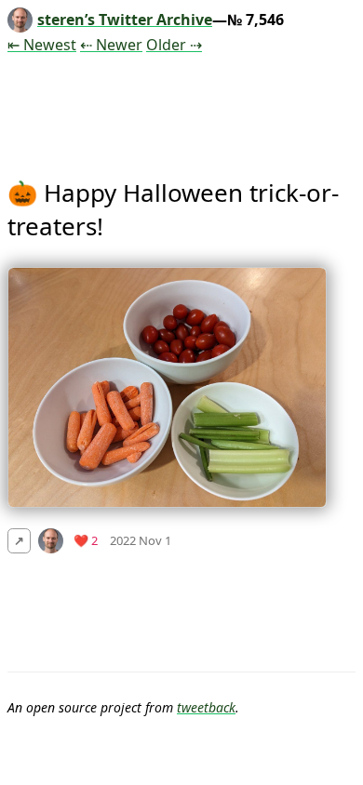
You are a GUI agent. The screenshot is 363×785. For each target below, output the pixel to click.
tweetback (206, 707)
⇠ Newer (111, 44)
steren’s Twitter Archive (124, 19)
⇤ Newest (41, 44)
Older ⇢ (174, 44)
